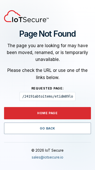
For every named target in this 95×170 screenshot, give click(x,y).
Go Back (47, 128)
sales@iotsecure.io (47, 157)
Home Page (47, 113)
